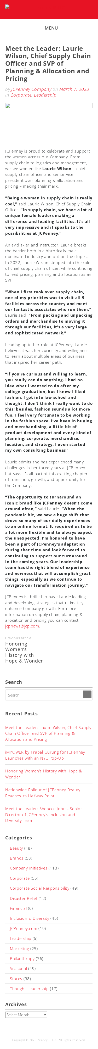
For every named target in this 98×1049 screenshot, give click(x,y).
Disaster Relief (24, 898)
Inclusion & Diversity (29, 918)
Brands (17, 858)
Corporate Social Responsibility (40, 888)
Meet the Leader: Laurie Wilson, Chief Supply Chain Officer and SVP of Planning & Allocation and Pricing (48, 733)
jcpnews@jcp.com (22, 626)
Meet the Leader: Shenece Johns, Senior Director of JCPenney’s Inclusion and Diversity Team (43, 814)
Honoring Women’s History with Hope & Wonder (24, 652)
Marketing (19, 948)
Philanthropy (22, 958)
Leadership (45, 95)
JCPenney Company (31, 89)
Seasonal (18, 968)
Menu (51, 28)
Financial (18, 908)
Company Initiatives (28, 868)
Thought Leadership (29, 988)
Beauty (16, 848)
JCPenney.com (23, 928)
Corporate (20, 95)
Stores (16, 978)
